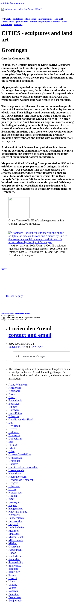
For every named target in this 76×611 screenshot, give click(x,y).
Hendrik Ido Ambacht (20, 479)
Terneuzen (14, 571)
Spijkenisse (14, 565)
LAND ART (37, 346)
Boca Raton (15, 413)
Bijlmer (12, 406)
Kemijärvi (14, 514)
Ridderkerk (14, 556)
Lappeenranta (16, 517)
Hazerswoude (16, 470)
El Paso (12, 444)
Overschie (14, 546)
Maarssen (13, 530)
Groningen (14, 460)
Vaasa (11, 581)
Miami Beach (16, 536)
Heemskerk (14, 473)
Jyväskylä (13, 502)
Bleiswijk (13, 409)
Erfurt (11, 448)
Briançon (13, 416)
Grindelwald (15, 457)
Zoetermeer (14, 597)
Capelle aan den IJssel (20, 419)
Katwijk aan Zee (17, 511)
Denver (12, 429)
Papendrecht (15, 549)
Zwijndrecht (15, 600)
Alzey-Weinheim (17, 384)
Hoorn (12, 489)
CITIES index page (12, 295)
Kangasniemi (15, 508)
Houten (12, 495)
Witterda (13, 590)
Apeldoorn (14, 390)
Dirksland (13, 432)
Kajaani (12, 505)
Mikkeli (12, 543)
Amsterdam (14, 387)
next (4, 268)
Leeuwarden (15, 521)
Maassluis (13, 533)
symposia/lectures (51, 21)
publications (22, 21)
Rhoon (12, 552)
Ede (10, 441)
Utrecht (12, 578)
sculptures (18, 18)
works (8, 18)
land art (58, 18)
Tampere (13, 568)
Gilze (11, 451)
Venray (12, 587)
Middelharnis (15, 540)
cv (2, 18)
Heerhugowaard (17, 476)
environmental (44, 18)
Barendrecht (15, 400)
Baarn (11, 397)
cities (64, 21)
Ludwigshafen (16, 527)
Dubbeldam (15, 438)
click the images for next (13, 3)
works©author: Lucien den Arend (15, 313)
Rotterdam (14, 559)
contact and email (29, 335)
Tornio (12, 575)
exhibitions (35, 21)
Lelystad (13, 524)
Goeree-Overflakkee (19, 454)
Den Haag (14, 425)
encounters (6, 24)
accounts (18, 24)
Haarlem (13, 463)
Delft (11, 422)
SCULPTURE (16, 346)
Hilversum (14, 486)
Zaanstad (13, 594)
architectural (7, 21)
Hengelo (13, 482)
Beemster (13, 403)
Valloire (12, 584)
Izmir (11, 498)
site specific (30, 18)
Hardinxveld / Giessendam (23, 467)
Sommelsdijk (15, 562)
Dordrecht (14, 435)
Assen (11, 394)
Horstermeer (15, 492)
